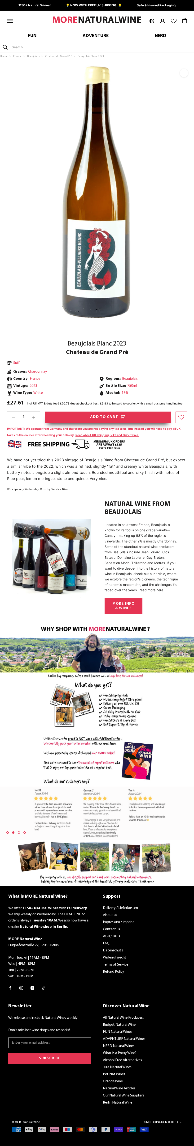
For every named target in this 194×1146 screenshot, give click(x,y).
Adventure (96, 35)
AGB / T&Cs (111, 936)
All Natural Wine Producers (123, 1018)
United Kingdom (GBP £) (161, 1122)
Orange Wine (113, 1081)
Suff (16, 363)
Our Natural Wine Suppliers (123, 1095)
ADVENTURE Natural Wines (124, 1039)
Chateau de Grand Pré (97, 352)
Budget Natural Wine (119, 1025)
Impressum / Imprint (118, 922)
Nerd (160, 35)
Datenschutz (113, 950)
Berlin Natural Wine (117, 1102)
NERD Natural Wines (118, 1046)
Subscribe (49, 1058)
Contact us (111, 929)
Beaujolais (130, 379)
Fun (32, 35)
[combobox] (39, 47)
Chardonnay (37, 372)
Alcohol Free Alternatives (122, 1060)
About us (110, 915)
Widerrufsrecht (114, 957)
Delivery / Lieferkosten (120, 908)
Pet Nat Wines (114, 1074)
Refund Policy (113, 972)
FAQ (106, 943)
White (38, 393)
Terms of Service (115, 965)
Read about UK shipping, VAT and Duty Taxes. (107, 435)
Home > (5, 56)
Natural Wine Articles (119, 1088)
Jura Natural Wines (117, 1067)
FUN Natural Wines (117, 1032)
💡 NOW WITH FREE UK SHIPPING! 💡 (94, 5)
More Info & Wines (123, 606)
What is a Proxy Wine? (120, 1053)
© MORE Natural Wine (26, 1122)
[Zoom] (184, 73)
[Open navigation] (10, 20)
